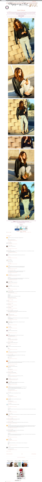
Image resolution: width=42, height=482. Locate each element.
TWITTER (21, 231)
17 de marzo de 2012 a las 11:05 (12, 449)
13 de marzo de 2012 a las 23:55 (12, 390)
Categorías (22, 1)
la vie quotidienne (9, 245)
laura (8, 236)
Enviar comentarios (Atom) (22, 457)
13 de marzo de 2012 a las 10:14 (12, 240)
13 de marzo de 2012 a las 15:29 (12, 319)
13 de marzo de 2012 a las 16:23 (12, 336)
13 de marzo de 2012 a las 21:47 (12, 358)
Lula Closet (9, 329)
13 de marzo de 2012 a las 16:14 (12, 332)
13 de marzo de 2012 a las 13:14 (12, 308)
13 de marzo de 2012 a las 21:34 (12, 352)
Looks (19, 1)
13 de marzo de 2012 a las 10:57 (12, 268)
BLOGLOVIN (24, 231)
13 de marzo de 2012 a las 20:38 (12, 349)
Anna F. (8, 446)
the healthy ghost (9, 281)
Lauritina (9, 345)
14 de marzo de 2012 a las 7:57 (12, 406)
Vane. (8, 265)
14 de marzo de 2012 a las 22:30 (12, 431)
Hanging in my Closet (10, 306)
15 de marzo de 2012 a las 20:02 (12, 440)
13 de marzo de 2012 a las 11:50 (12, 283)
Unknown (9, 326)
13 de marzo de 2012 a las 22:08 (12, 373)
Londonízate (9, 438)
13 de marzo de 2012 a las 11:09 (12, 272)
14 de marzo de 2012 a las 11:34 (12, 416)
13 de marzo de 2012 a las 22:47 (12, 376)
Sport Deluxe (21, 10)
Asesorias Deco (12, 1)
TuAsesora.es (9, 259)
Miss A (8, 313)
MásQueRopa (9, 403)
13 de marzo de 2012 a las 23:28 (12, 384)
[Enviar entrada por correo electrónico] (10, 232)
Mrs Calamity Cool (9, 413)
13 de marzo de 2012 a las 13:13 (12, 301)
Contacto (16, 1)
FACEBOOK (18, 231)
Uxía (8, 334)
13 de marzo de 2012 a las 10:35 (12, 252)
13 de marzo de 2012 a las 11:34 (12, 279)
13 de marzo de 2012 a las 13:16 (12, 312)
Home (8, 1)
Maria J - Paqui (9, 285)
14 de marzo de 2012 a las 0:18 (12, 396)
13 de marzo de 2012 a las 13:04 (12, 298)
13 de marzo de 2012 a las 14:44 (12, 315)
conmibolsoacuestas (10, 290)
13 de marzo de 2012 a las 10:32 (12, 248)
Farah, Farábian (9, 381)
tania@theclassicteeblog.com (11, 365)
